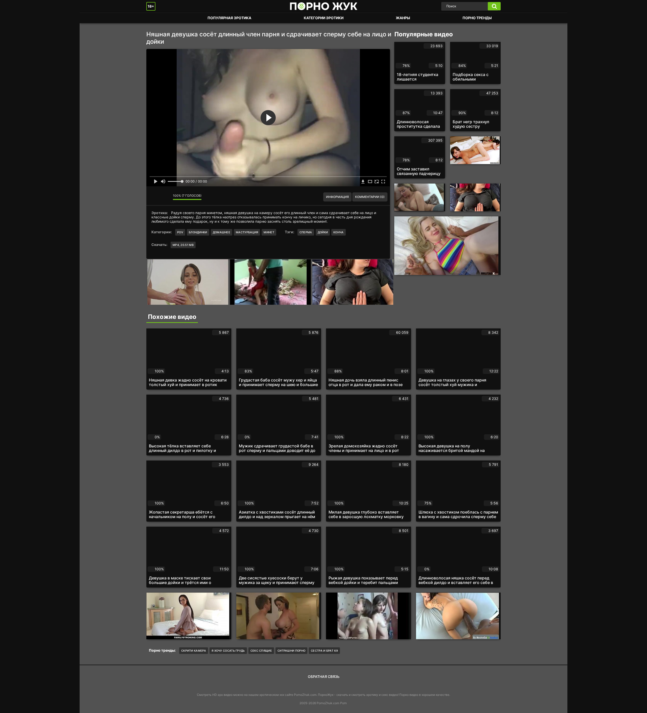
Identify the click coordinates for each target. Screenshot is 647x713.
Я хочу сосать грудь (228, 650)
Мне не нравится (165, 196)
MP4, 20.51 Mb (183, 245)
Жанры (403, 18)
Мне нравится (154, 196)
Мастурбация (247, 232)
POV (180, 232)
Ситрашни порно (291, 650)
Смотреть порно (155, 18)
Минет (269, 232)
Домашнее (221, 232)
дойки (323, 232)
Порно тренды (477, 18)
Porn (343, 703)
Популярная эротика (229, 18)
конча (338, 232)
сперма (305, 232)
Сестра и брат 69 (324, 650)
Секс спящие (261, 650)
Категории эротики (323, 18)
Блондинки (198, 232)
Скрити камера (193, 650)
